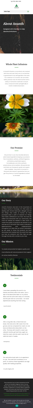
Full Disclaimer (7, 393)
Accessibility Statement (10, 395)
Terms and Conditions (23, 393)
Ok (17, 405)
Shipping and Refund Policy (22, 395)
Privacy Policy (14, 393)
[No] (31, 403)
